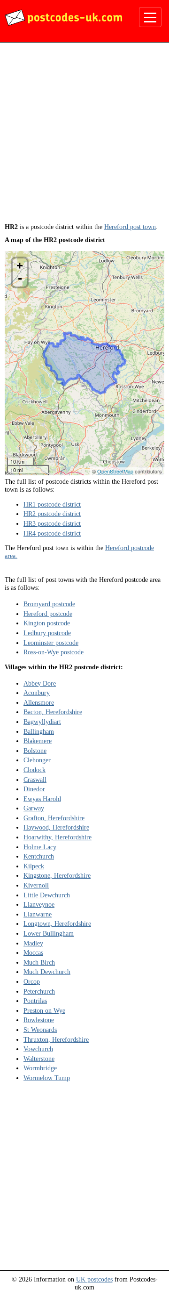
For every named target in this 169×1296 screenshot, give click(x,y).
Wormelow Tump (46, 1077)
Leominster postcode (50, 642)
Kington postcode (46, 623)
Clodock (34, 769)
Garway (33, 808)
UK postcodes (94, 1279)
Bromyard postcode (49, 604)
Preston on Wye (44, 1010)
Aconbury (36, 692)
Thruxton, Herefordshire (56, 1039)
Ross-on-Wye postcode (53, 652)
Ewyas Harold (42, 798)
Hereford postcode (47, 613)
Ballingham (38, 731)
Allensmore (38, 702)
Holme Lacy (39, 847)
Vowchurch (38, 1049)
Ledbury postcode (47, 633)
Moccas (33, 952)
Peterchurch (39, 991)
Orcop (31, 981)
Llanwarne (37, 914)
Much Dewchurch (46, 971)
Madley (33, 943)
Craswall (34, 779)
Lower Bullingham (48, 933)
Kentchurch (38, 856)
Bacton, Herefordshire (52, 712)
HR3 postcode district (52, 523)
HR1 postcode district (52, 504)
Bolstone (34, 750)
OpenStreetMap (115, 471)
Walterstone (38, 1058)
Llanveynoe (38, 904)
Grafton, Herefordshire (53, 818)
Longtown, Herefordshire (57, 923)
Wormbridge (40, 1068)
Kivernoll (36, 885)
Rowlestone (38, 1020)
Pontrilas (35, 1000)
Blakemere (37, 741)
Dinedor (34, 789)
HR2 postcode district (52, 513)
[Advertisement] (84, 136)
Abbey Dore (39, 683)
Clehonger (37, 760)
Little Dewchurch (46, 895)
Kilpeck (33, 866)
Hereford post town (130, 226)
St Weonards (40, 1029)
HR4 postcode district (52, 533)
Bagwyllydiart (42, 721)
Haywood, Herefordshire (56, 827)
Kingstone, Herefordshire (57, 875)
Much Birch (39, 962)
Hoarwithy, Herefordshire (57, 837)
